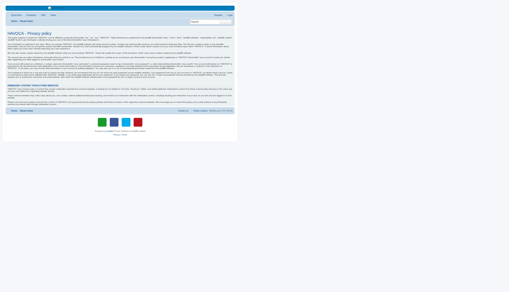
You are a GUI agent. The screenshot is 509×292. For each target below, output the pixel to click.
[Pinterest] (138, 122)
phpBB (109, 131)
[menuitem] (29, 15)
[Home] (120, 8)
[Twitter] (126, 122)
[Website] (102, 122)
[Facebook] (114, 122)
